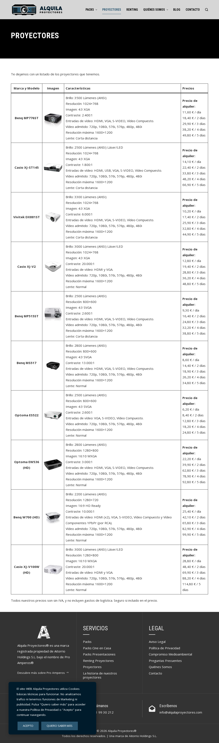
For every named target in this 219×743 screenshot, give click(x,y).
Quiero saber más (60, 726)
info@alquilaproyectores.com (181, 712)
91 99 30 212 (104, 712)
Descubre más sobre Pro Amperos (41, 673)
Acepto (28, 726)
